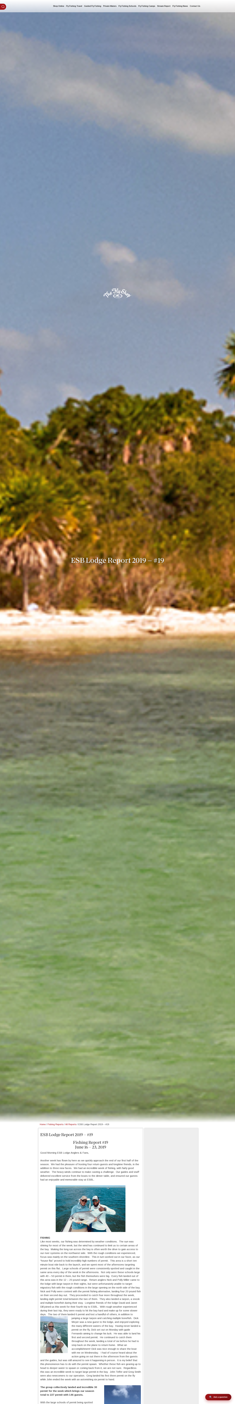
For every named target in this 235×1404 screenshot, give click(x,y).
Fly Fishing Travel (74, 6)
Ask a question (220, 1397)
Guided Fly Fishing (92, 6)
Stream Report (163, 6)
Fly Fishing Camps (146, 6)
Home (43, 1124)
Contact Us (195, 6)
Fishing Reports (55, 1124)
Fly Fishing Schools (127, 6)
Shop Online (58, 6)
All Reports (70, 1124)
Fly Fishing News (180, 6)
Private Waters (110, 6)
